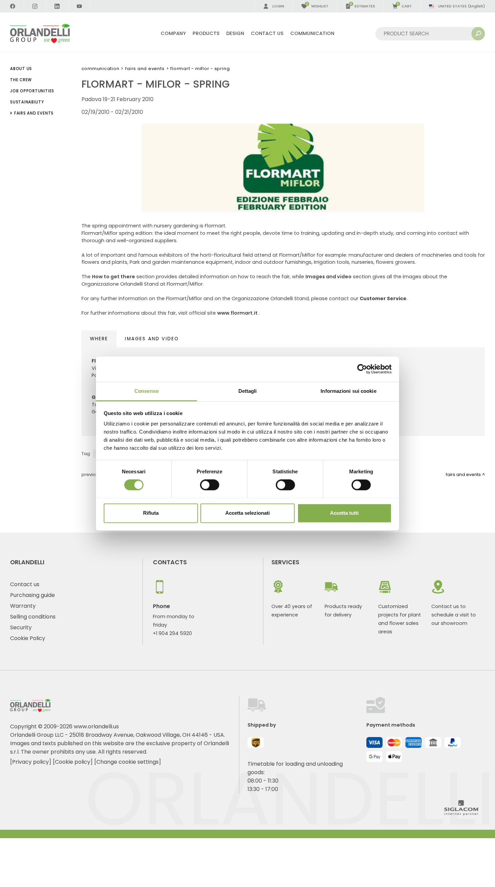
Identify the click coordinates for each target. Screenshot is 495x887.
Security (21, 627)
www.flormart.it (238, 313)
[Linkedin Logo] (57, 6)
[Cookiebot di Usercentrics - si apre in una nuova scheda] (362, 369)
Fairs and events (144, 68)
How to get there (113, 276)
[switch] (209, 484)
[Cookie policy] (73, 762)
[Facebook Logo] (13, 6)
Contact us (24, 584)
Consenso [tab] (146, 391)
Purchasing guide (32, 595)
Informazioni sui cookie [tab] (348, 391)
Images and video (328, 276)
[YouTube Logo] (79, 6)
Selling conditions (33, 617)
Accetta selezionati (247, 513)
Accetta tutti (344, 513)
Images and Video (152, 339)
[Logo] (48, 33)
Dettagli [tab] (247, 391)
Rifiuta (151, 513)
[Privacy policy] (30, 762)
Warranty (23, 606)
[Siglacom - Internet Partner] (461, 814)
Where (99, 339)
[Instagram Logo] (35, 6)
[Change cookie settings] (127, 762)
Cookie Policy (27, 638)
